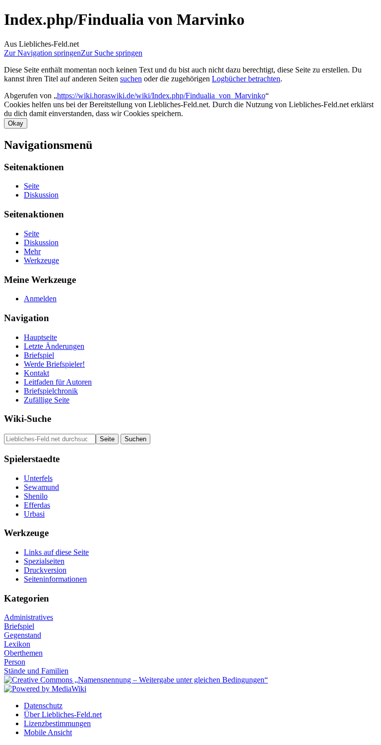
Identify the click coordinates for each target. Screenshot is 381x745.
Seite (31, 186)
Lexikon (17, 644)
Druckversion (45, 570)
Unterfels (38, 478)
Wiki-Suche (27, 418)
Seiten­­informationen (55, 579)
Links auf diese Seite (56, 552)
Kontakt (36, 373)
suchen (131, 78)
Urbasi (34, 514)
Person (14, 662)
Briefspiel (39, 355)
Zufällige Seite (46, 400)
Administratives (28, 617)
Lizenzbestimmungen (57, 723)
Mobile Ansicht (48, 732)
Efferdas (37, 505)
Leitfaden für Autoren (58, 382)
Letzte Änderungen (54, 346)
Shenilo (36, 496)
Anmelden (40, 298)
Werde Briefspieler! (54, 364)
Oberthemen (23, 653)
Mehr (32, 251)
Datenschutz (43, 705)
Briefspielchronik (51, 391)
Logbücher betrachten (246, 78)
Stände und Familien (36, 671)
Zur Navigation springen (42, 53)
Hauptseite (40, 337)
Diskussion (41, 195)
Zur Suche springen (111, 53)
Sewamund (41, 487)
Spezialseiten (44, 561)
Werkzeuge (41, 260)
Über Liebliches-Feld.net (63, 714)
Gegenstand (22, 635)
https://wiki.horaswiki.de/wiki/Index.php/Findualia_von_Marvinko (161, 95)
